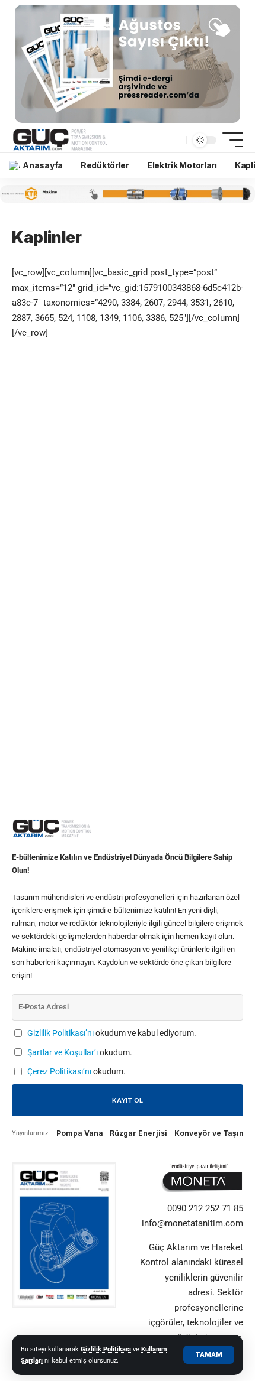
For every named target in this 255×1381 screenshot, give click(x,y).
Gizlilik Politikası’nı (60, 1033)
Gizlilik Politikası (106, 1349)
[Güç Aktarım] (61, 140)
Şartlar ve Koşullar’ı (62, 1052)
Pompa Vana (79, 1133)
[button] (208, 1355)
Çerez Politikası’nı (59, 1071)
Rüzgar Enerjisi (138, 1133)
